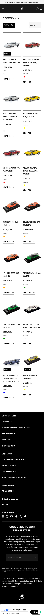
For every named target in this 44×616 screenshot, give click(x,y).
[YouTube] (11, 516)
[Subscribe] (35, 557)
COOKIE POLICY (9, 472)
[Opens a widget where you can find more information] (36, 612)
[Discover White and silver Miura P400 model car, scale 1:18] (12, 98)
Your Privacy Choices (17, 610)
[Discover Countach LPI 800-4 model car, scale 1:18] (32, 309)
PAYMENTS (6, 440)
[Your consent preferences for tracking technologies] (40, 612)
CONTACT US (7, 421)
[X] (21, 516)
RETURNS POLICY (9, 434)
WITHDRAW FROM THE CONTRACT (16, 427)
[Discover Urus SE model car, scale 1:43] (12, 207)
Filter (6, 25)
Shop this (6, 79)
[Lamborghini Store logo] (22, 8)
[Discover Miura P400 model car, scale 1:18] (32, 98)
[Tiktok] (25, 516)
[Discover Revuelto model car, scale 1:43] (32, 207)
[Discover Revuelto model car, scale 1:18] (12, 258)
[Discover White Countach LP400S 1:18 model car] (12, 44)
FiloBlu (15, 586)
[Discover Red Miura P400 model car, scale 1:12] (12, 153)
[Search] (37, 8)
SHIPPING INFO (8, 446)
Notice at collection (11, 613)
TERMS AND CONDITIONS (13, 459)
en (3, 504)
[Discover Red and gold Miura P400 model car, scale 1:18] (32, 44)
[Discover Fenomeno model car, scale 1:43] (32, 360)
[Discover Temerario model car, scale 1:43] (12, 309)
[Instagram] (7, 516)
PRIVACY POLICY (9, 465)
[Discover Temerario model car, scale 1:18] (32, 258)
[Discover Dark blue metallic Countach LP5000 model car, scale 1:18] (12, 360)
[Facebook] (3, 516)
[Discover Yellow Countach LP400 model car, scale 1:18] (32, 153)
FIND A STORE (8, 491)
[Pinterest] (16, 516)
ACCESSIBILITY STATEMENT (14, 478)
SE (7, 504)
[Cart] (41, 8)
